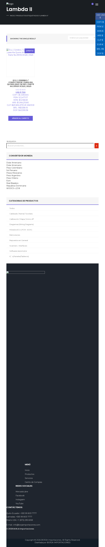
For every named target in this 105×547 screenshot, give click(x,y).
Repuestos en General (18, 240)
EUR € (99, 44)
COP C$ (99, 21)
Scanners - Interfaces (18, 246)
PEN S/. (99, 26)
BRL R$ (99, 48)
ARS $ (99, 35)
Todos (11, 208)
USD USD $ (100, 16)
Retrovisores (14, 235)
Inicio (12, 16)
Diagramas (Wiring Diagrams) (21, 224)
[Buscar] (96, 145)
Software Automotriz (18, 251)
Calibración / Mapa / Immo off (21, 219)
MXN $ (99, 30)
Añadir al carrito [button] (20, 118)
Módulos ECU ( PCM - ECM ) (20, 230)
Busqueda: (11, 141)
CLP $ (99, 39)
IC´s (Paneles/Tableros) (19, 256)
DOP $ (99, 53)
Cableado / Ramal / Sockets (21, 214)
